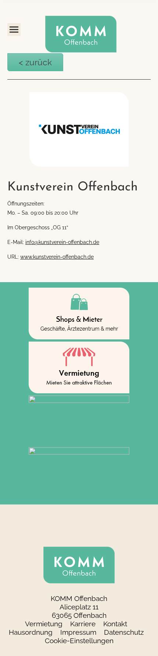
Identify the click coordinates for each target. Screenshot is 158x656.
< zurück (24, 61)
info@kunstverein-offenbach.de (62, 240)
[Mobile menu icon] (14, 29)
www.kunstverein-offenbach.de (57, 254)
